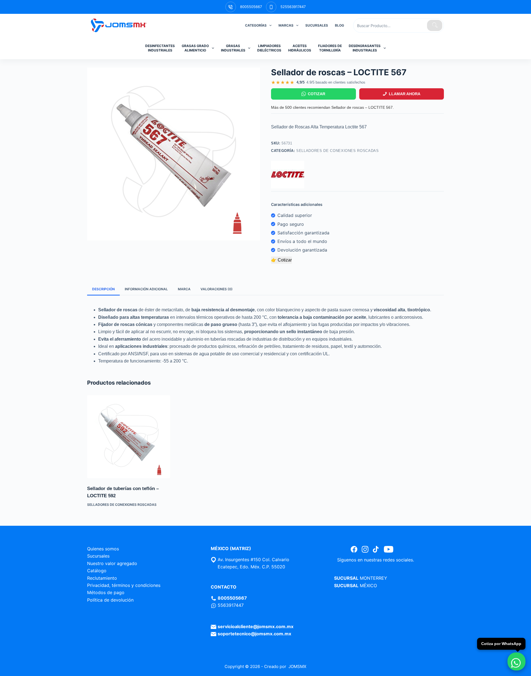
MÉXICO (368, 585)
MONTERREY (373, 578)
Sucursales (98, 556)
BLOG (339, 25)
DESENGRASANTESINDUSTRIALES (365, 48)
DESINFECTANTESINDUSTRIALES (160, 48)
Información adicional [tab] (146, 289)
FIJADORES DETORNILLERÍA (330, 48)
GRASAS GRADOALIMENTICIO (195, 48)
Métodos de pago (105, 592)
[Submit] (434, 25)
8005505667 (251, 6)
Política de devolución (110, 600)
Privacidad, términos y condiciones (123, 585)
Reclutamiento (102, 578)
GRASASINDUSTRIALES (233, 48)
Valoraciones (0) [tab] (217, 289)
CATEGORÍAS (256, 25)
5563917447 (231, 605)
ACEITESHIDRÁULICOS (299, 48)
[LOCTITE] (287, 174)
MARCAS (285, 25)
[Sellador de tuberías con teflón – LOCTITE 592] (128, 436)
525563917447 (293, 6)
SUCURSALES (316, 25)
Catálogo (96, 570)
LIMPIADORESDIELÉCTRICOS (269, 48)
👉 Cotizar (281, 260)
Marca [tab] (184, 289)
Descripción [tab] (103, 289)
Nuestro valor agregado (112, 563)
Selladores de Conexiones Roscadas (337, 151)
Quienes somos (103, 548)
